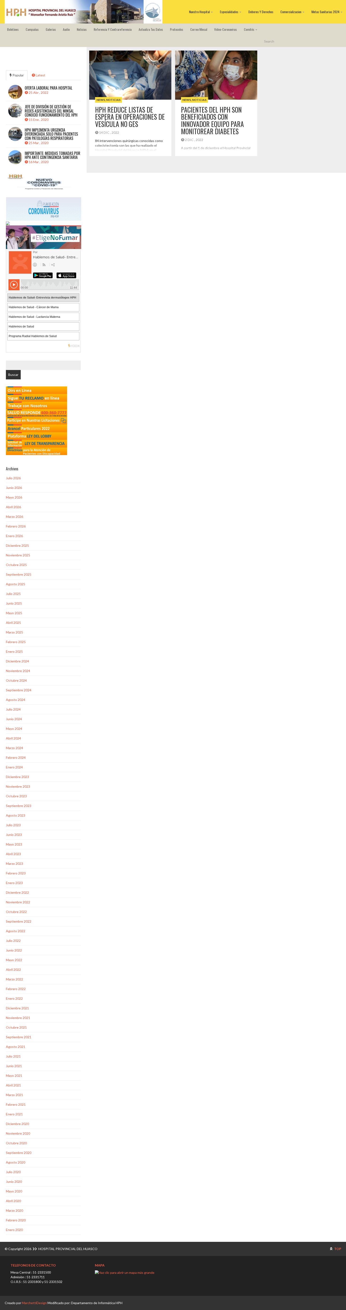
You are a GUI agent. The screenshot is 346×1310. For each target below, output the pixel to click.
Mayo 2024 (14, 729)
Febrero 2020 (16, 1220)
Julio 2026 (13, 478)
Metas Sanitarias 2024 (325, 11)
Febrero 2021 (16, 1104)
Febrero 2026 (16, 526)
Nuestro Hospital (199, 11)
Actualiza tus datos (151, 29)
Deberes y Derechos (260, 11)
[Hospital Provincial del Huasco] (83, 12)
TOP (337, 1249)
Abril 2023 (13, 854)
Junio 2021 (14, 1066)
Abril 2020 (13, 1201)
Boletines (13, 29)
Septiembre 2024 (18, 690)
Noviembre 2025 (18, 555)
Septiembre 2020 (18, 1153)
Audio (66, 29)
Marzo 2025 (14, 632)
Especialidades (229, 11)
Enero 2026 (14, 536)
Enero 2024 (14, 767)
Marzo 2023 (14, 863)
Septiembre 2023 (18, 806)
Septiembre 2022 (18, 921)
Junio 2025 (14, 603)
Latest (40, 75)
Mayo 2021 (14, 1076)
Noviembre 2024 (18, 671)
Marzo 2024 (14, 748)
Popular (18, 75)
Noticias (82, 29)
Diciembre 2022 (17, 892)
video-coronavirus (225, 29)
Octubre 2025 (16, 565)
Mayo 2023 (14, 844)
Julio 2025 (13, 594)
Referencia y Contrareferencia (113, 29)
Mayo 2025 (14, 613)
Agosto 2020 (15, 1162)
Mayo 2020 (14, 1191)
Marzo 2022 (14, 979)
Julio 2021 (13, 1056)
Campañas (32, 29)
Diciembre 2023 (17, 777)
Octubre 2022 (16, 912)
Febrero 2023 (16, 873)
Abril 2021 (13, 1085)
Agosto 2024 (15, 700)
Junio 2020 (14, 1182)
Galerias (51, 29)
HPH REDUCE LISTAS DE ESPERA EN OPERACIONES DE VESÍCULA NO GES (130, 117)
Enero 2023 (14, 883)
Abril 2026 (13, 507)
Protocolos (176, 29)
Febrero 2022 (16, 989)
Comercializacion (291, 11)
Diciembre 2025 (17, 545)
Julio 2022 (13, 941)
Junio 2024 (14, 719)
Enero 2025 (14, 651)
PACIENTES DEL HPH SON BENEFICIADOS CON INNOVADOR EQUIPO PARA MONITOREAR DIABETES (212, 120)
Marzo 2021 (14, 1095)
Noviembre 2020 (18, 1133)
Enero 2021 (14, 1114)
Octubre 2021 (16, 1027)
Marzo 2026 (14, 517)
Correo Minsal (198, 29)
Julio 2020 (13, 1172)
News (101, 100)
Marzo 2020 (14, 1210)
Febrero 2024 (16, 757)
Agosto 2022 (15, 931)
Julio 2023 (13, 825)
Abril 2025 (13, 623)
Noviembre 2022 (18, 902)
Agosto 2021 (15, 1047)
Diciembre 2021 (17, 1008)
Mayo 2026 (14, 497)
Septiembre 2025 (18, 574)
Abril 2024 (13, 738)
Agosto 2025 (15, 584)
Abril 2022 (13, 970)
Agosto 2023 (15, 815)
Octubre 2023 (16, 796)
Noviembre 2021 (18, 1018)
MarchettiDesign (34, 1303)
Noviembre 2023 (18, 786)
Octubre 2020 (16, 1143)
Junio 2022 (14, 950)
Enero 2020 (14, 1230)
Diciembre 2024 (17, 661)
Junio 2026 (14, 488)
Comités (249, 29)
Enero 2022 (14, 998)
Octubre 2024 (16, 680)
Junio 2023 (14, 835)
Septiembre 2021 (18, 1037)
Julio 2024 (13, 709)
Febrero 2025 (16, 642)
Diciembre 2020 (17, 1124)
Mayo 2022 (14, 960)
